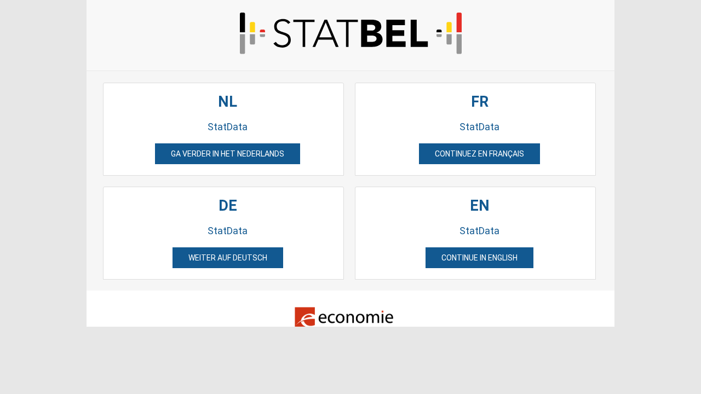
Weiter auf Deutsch (227, 257)
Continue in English (479, 257)
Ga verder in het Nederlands (227, 153)
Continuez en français (479, 153)
